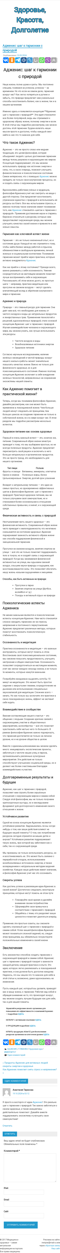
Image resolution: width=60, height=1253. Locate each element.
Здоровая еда (35, 1049)
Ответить (7, 1125)
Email (6, 1199)
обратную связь (52, 1245)
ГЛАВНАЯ (23, 1049)
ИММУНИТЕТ (10, 1052)
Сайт (6, 1211)
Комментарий (12, 1151)
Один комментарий (16, 1055)
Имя (6, 1188)
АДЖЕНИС (12, 1049)
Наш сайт (55, 1248)
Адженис (44, 176)
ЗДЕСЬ (21, 1014)
